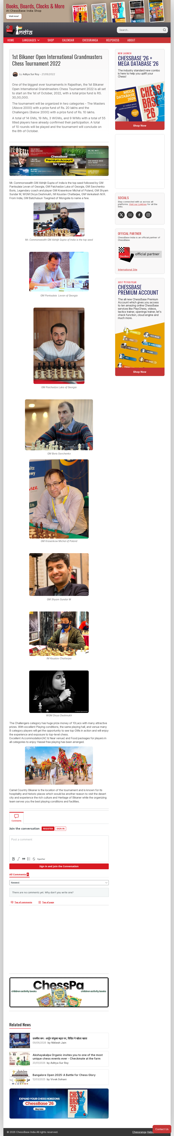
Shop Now (139, 125)
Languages (29, 40)
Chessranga (90, 40)
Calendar (68, 40)
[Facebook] (139, 214)
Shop (51, 40)
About (131, 40)
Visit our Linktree (138, 204)
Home (10, 40)
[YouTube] (130, 214)
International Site (127, 269)
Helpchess (112, 40)
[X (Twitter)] (121, 214)
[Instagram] (148, 214)
